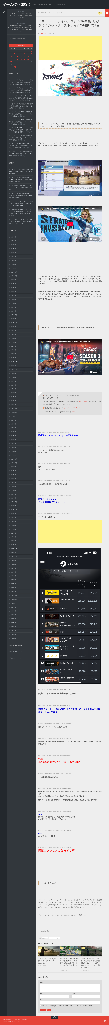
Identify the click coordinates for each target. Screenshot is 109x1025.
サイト (42, 999)
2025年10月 (14, 276)
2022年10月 (14, 416)
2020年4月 (13, 533)
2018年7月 (13, 615)
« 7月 (14, 67)
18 (14, 59)
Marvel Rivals (42, 13)
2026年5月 (13, 248)
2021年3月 (13, 490)
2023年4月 (13, 393)
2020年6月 (13, 525)
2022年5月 (13, 435)
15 (28, 56)
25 (14, 62)
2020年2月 (13, 541)
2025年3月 (13, 303)
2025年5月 (13, 295)
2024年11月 (14, 319)
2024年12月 (14, 315)
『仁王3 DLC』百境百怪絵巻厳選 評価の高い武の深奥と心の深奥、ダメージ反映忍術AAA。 (21, 106)
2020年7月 (13, 521)
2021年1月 (13, 498)
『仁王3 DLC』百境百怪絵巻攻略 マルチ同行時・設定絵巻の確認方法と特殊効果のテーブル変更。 (21, 195)
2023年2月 (13, 400)
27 (21, 62)
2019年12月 (14, 548)
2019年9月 (13, 560)
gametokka (43, 33)
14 (24, 56)
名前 (41, 993)
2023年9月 (13, 373)
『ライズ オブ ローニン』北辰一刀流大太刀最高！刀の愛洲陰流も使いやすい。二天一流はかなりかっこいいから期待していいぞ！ (90, 963)
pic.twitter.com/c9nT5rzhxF (72, 408)
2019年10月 (14, 556)
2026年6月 (13, 245)
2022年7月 (13, 428)
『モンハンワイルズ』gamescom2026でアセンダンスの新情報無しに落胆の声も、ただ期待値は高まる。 (21, 82)
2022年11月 (14, 412)
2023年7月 (13, 381)
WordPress (12, 1021)
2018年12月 (14, 595)
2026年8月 (13, 237)
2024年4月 (13, 346)
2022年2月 (13, 447)
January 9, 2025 (75, 412)
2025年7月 (13, 287)
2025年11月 (14, 272)
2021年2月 (13, 494)
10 (11, 56)
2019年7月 (13, 568)
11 (14, 56)
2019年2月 (13, 587)
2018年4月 (13, 626)
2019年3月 (13, 584)
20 (21, 59)
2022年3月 (13, 443)
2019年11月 (14, 552)
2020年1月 (13, 545)
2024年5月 (13, 342)
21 (24, 59)
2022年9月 (13, 420)
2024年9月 (13, 326)
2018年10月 (14, 603)
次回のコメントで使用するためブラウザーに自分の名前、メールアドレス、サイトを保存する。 (67, 1006)
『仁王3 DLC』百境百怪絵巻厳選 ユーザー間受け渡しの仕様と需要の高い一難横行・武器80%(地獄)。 (21, 146)
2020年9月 (13, 513)
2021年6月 (13, 478)
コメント (42, 982)
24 (11, 62)
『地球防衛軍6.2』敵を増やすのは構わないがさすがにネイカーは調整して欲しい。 (21, 187)
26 (18, 62)
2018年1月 (13, 638)
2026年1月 (13, 264)
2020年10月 (14, 510)
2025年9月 (13, 280)
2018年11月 (14, 599)
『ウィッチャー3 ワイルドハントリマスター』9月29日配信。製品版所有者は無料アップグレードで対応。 (21, 98)
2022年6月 (13, 432)
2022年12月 (14, 408)
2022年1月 (13, 451)
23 (31, 59)
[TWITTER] (3, 12)
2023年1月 (13, 404)
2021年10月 (14, 463)
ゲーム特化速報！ (17, 5)
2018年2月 (13, 634)
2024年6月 (13, 338)
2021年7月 (13, 474)
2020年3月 (13, 537)
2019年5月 (13, 576)
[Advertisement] (70, 48)
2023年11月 (14, 365)
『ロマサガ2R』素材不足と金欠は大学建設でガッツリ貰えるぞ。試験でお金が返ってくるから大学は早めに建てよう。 (69, 963)
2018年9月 (13, 607)
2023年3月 (13, 397)
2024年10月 (14, 323)
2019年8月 (13, 564)
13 (21, 56)
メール (73, 993)
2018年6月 (13, 619)
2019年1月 (13, 591)
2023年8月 (13, 377)
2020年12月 (14, 502)
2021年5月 (13, 482)
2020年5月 (13, 529)
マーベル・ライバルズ (55, 13)
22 (28, 59)
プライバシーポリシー (15, 658)
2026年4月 (13, 252)
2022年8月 (13, 424)
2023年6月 (13, 385)
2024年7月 (13, 334)
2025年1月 (13, 311)
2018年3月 (13, 630)
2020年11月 (14, 506)
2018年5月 (13, 622)
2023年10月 (14, 369)
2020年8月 (13, 517)
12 (18, 56)
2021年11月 (14, 459)
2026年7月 (13, 241)
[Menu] (104, 11)
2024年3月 (13, 350)
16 (31, 56)
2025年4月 (13, 299)
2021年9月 (13, 467)
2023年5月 (13, 389)
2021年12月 (14, 455)
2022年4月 (13, 439)
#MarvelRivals (83, 401)
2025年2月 (13, 307)
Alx (21, 1021)
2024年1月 (13, 358)
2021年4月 (13, 486)
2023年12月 (14, 361)
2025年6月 (13, 291)
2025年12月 (14, 268)
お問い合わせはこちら (15, 651)
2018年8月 (13, 611)
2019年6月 (13, 572)
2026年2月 (13, 260)
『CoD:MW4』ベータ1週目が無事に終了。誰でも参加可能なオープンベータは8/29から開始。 (20, 114)
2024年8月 (13, 330)
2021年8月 (13, 471)
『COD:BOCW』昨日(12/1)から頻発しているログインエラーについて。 (47, 961)
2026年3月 (13, 256)
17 (11, 59)
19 (18, 59)
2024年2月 (13, 354)
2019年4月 (13, 580)
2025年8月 (13, 284)
